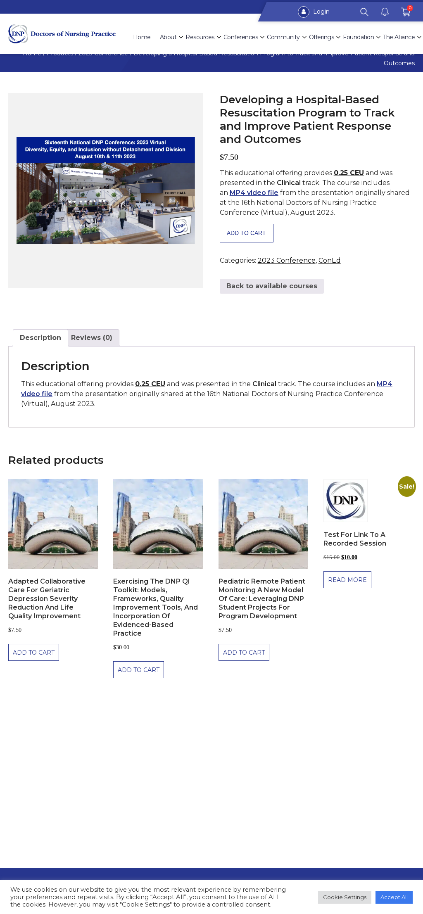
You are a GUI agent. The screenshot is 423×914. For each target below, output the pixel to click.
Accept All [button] (394, 897)
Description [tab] (40, 338)
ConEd (329, 260)
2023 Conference (287, 260)
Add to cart (246, 233)
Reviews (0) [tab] (91, 338)
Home (142, 37)
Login (320, 11)
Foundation (358, 37)
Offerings (321, 37)
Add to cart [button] (34, 652)
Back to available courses (271, 286)
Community (283, 37)
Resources (199, 37)
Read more (347, 580)
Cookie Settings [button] (344, 897)
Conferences (240, 37)
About (168, 37)
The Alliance (399, 37)
